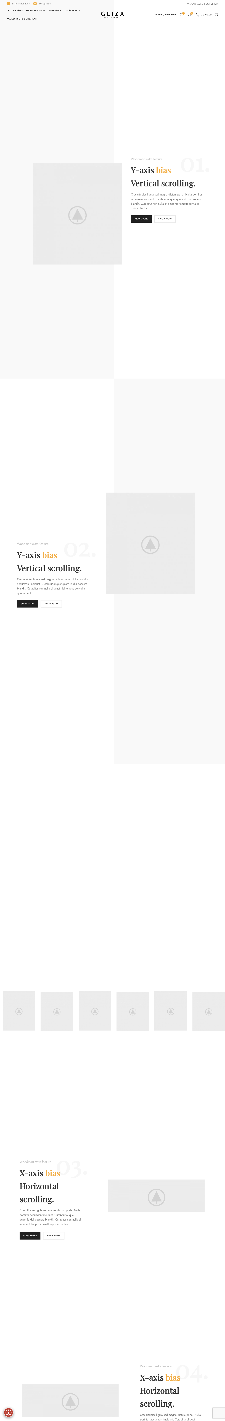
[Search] (216, 14)
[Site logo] (112, 14)
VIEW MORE (141, 218)
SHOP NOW (165, 218)
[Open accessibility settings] (9, 1412)
